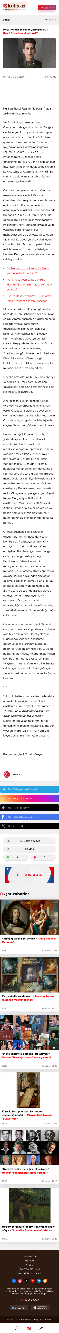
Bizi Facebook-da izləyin (20, 817)
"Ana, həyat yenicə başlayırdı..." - (29, 284)
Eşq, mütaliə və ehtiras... (29, 298)
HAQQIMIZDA (29, 1256)
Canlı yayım (45, 7)
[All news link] (54, 1328)
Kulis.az (17, 774)
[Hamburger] (4, 1328)
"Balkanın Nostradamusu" (28, 271)
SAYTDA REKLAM (30, 1269)
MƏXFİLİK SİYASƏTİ (29, 1273)
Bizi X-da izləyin (16, 826)
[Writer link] (41, 1328)
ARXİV (29, 1265)
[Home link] (29, 1328)
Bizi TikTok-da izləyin (18, 808)
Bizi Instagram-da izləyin (20, 798)
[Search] (16, 1328)
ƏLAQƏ (29, 1260)
